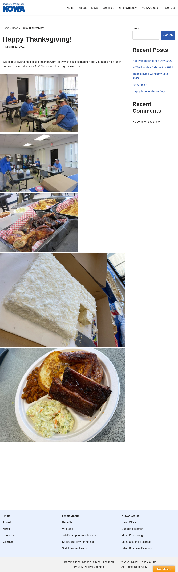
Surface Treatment (133, 528)
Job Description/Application (79, 535)
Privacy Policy (83, 566)
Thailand (108, 562)
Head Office (129, 522)
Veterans (67, 528)
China (97, 562)
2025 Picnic (139, 84)
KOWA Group (130, 515)
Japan (87, 562)
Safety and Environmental (78, 541)
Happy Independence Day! (148, 91)
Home (70, 7)
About (82, 7)
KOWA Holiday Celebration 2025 (152, 67)
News (94, 7)
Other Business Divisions (137, 548)
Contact (170, 7)
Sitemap (99, 566)
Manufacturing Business (136, 541)
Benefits (67, 522)
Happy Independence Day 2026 (152, 60)
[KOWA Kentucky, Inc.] (14, 7)
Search (136, 28)
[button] (136, 8)
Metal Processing (132, 535)
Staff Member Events (75, 548)
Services (108, 7)
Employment (70, 515)
